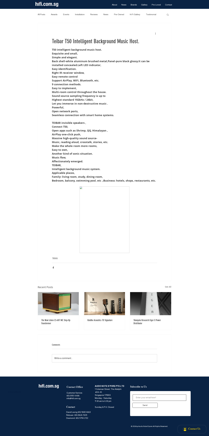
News (105, 14)
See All (168, 286)
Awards (54, 14)
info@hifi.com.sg (73, 398)
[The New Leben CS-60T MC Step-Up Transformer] (58, 303)
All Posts (41, 14)
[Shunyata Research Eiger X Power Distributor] (150, 303)
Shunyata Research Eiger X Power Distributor (147, 322)
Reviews (94, 14)
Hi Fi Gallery (135, 14)
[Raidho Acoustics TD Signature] (104, 303)
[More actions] (155, 33)
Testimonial (151, 14)
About (136, 410)
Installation (80, 14)
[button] (167, 14)
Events (66, 14)
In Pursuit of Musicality (14, 392)
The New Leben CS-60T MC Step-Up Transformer (55, 322)
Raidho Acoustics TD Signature (99, 320)
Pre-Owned (119, 14)
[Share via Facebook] (53, 267)
